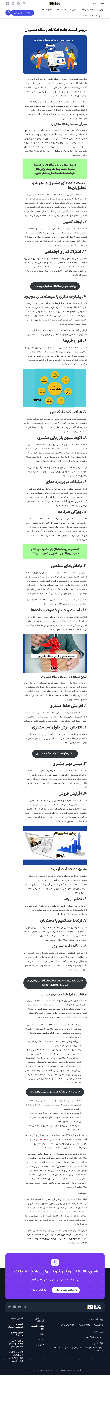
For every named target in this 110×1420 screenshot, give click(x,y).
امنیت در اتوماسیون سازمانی (15, 1326)
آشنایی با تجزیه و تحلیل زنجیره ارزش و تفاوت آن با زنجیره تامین (15, 1356)
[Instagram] (24, 3)
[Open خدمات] (58, 9)
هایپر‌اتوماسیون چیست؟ (16, 1334)
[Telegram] (13, 3)
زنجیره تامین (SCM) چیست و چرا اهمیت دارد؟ (16, 1343)
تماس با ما (40, 1344)
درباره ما (41, 1339)
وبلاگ (42, 1334)
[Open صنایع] (97, 15)
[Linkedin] (7, 3)
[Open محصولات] (43, 9)
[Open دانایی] (70, 9)
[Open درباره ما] (84, 15)
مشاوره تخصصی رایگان (37, 1328)
